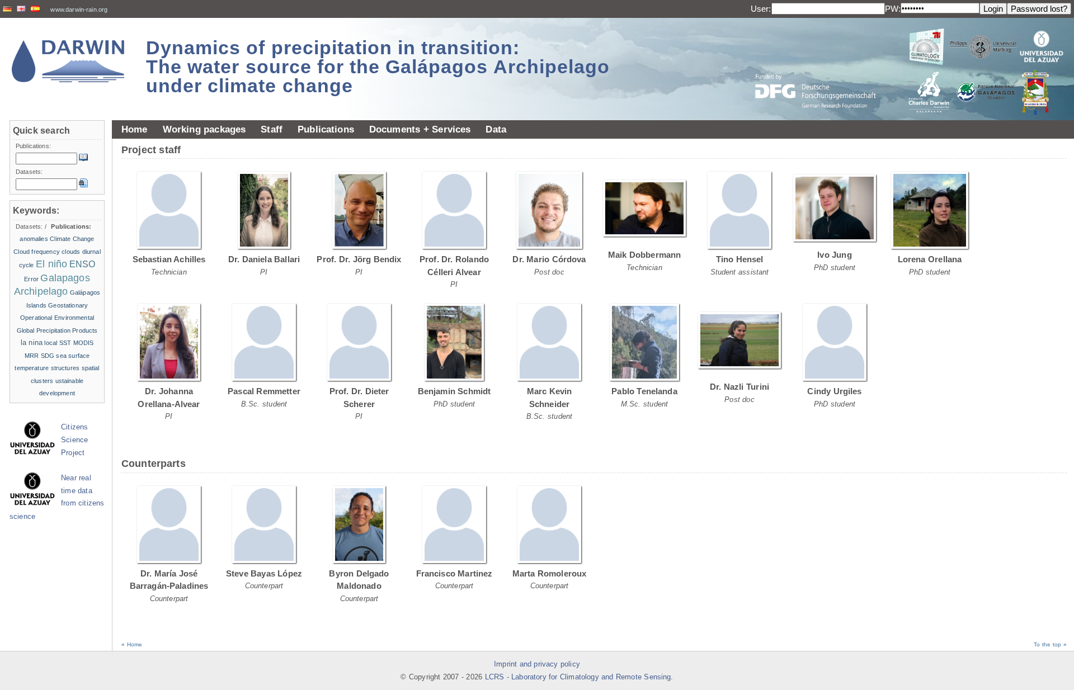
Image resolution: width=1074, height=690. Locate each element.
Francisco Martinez (454, 573)
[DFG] (822, 66)
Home (134, 129)
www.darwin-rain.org (78, 9)
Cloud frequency (36, 251)
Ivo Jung (834, 254)
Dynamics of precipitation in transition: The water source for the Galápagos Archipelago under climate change (378, 66)
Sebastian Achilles (169, 259)
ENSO (82, 264)
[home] (68, 61)
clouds (71, 251)
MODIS (83, 342)
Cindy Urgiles (834, 391)
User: (761, 8)
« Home (131, 644)
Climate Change (72, 238)
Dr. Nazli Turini (739, 386)
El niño (51, 264)
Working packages (204, 129)
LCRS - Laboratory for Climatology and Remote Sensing (578, 677)
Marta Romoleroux (549, 573)
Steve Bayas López (264, 573)
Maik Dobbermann (644, 254)
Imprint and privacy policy (537, 664)
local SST (57, 342)
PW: (893, 8)
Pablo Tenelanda (644, 391)
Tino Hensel (740, 259)
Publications (326, 129)
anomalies (34, 238)
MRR (32, 355)
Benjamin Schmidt (454, 391)
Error (31, 279)
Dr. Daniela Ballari (264, 259)
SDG (47, 355)
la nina (32, 342)
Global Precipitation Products (57, 330)
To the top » (1050, 644)
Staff (271, 129)
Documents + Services (420, 129)
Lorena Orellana (930, 259)
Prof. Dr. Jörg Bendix (359, 259)
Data (496, 129)
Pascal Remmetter (264, 391)
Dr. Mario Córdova (549, 259)
